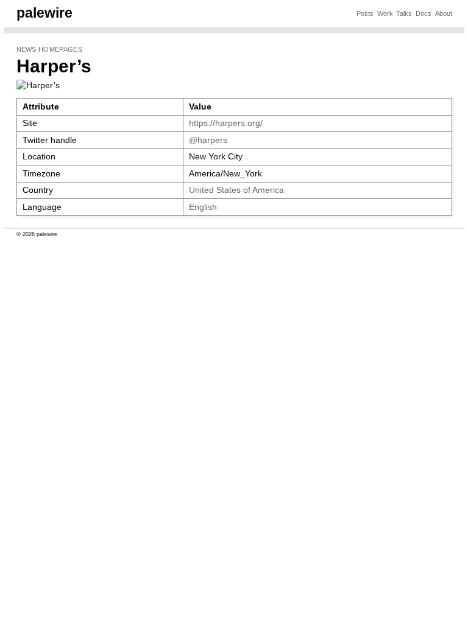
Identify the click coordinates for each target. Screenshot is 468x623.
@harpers (208, 140)
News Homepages (49, 49)
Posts (365, 13)
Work (385, 13)
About (443, 13)
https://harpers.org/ (226, 123)
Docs (423, 13)
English (203, 207)
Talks (404, 13)
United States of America (236, 190)
